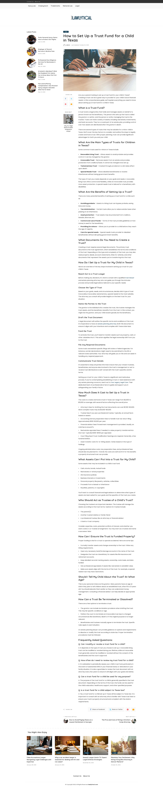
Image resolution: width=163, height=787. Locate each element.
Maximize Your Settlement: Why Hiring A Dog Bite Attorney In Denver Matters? (123, 759)
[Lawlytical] (81, 17)
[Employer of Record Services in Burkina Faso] (31, 51)
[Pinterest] (65, 104)
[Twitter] (71, 98)
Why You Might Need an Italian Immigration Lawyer (68, 128)
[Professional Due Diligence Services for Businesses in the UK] (31, 63)
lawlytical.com (93, 784)
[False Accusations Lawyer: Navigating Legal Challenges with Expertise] (39, 745)
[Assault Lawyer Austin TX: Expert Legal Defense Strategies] (95, 745)
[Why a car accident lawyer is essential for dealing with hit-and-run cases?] (67, 745)
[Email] (71, 104)
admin (68, 45)
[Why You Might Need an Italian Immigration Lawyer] (68, 119)
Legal (66, 31)
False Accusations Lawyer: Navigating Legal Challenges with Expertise (39, 759)
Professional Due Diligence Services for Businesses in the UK (47, 62)
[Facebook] (65, 98)
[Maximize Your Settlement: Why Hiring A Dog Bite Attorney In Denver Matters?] (123, 745)
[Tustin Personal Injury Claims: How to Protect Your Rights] (31, 39)
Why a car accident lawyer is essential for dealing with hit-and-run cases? (67, 759)
